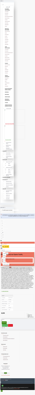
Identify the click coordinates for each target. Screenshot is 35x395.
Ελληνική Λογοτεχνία (7, 9)
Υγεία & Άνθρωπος (7, 76)
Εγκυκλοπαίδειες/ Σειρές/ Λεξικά (7, 89)
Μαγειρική (7, 94)
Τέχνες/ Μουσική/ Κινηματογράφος (7, 105)
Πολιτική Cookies (17, 388)
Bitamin (6, 380)
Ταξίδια (6, 102)
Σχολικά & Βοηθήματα (7, 100)
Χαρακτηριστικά (5, 291)
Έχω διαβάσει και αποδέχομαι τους (5, 374)
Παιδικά (6, 63)
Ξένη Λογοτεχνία (7, 47)
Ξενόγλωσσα (7, 96)
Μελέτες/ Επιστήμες (7, 29)
